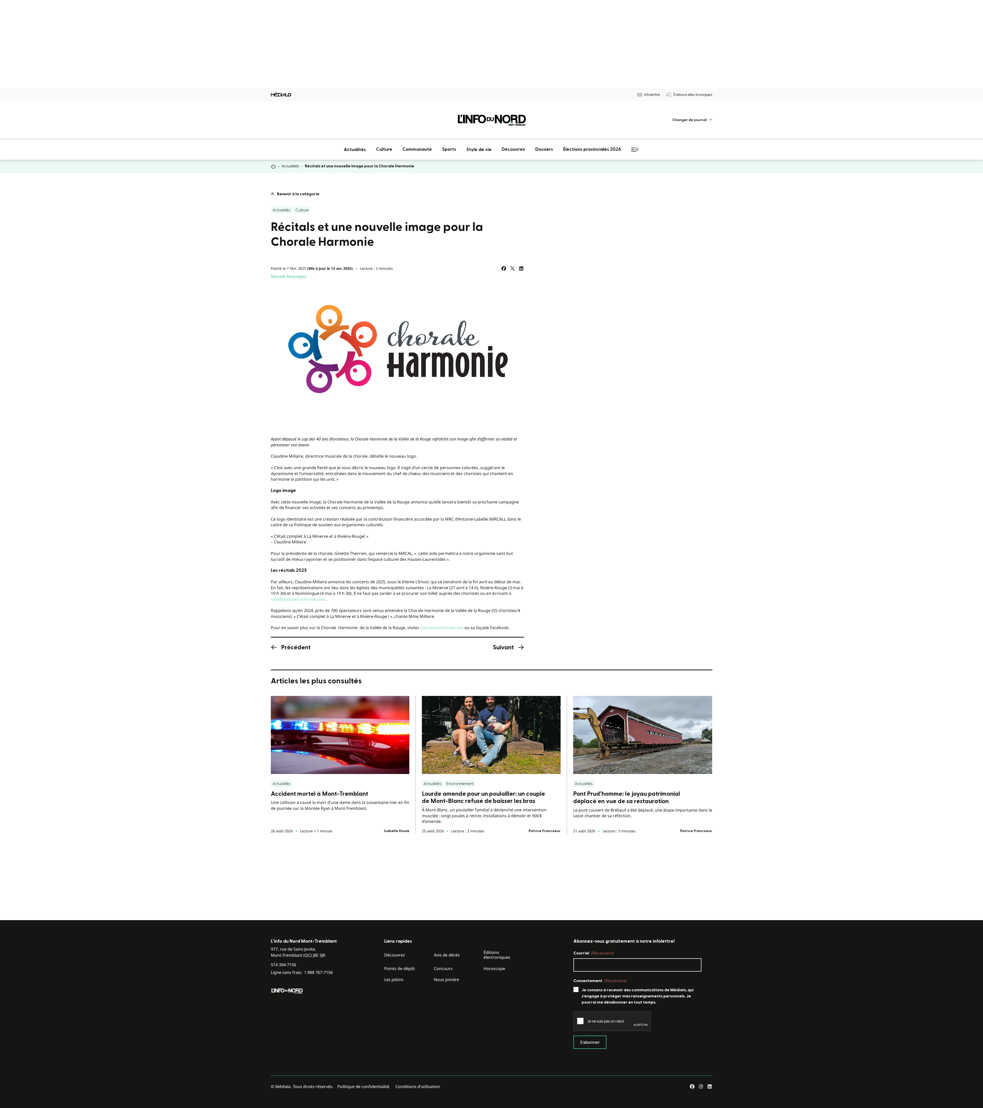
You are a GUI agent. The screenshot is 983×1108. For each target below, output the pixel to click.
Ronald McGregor (288, 276)
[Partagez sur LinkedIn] (521, 268)
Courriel (593, 953)
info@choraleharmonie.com (298, 599)
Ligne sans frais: (302, 972)
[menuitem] (692, 120)
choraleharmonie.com (441, 627)
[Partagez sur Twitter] (512, 268)
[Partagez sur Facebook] (504, 268)
